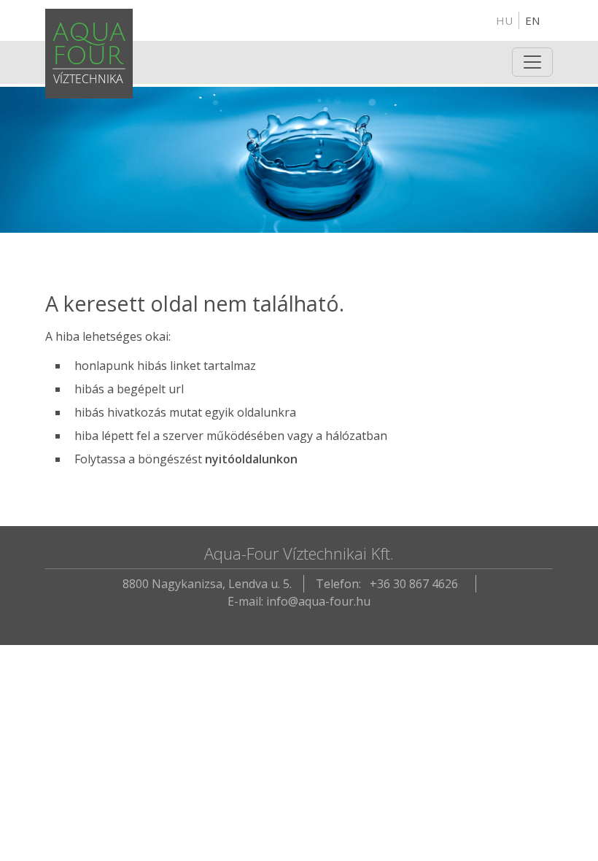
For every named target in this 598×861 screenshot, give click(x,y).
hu (504, 20)
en (532, 20)
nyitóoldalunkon (251, 459)
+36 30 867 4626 (414, 584)
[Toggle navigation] (532, 62)
